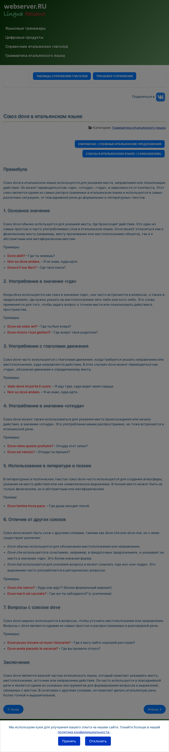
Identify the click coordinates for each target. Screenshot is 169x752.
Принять (69, 741)
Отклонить (98, 741)
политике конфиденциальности (84, 732)
